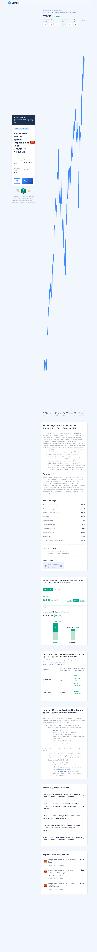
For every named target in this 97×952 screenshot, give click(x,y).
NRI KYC (62, 725)
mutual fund (68, 439)
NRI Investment (47, 10)
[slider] (44, 605)
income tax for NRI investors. (53, 664)
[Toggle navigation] (21, 2)
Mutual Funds (57, 10)
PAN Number (56, 730)
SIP (17, 181)
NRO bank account (63, 771)
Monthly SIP (48, 589)
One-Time (27, 181)
